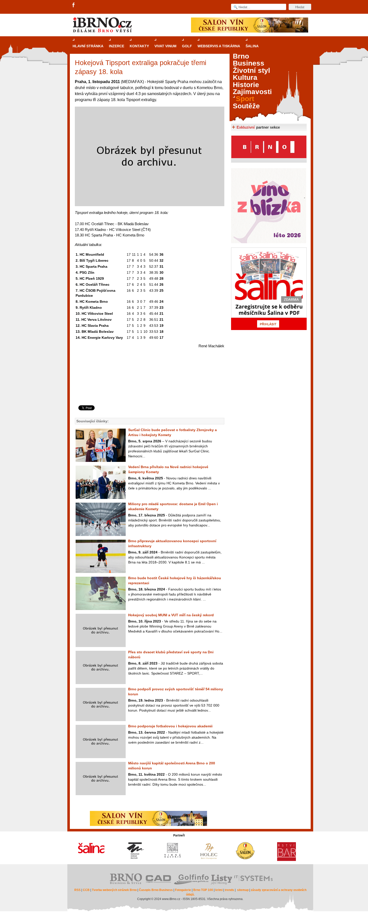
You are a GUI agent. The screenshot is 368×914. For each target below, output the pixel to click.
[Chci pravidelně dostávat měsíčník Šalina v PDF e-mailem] (269, 288)
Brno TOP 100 (203, 890)
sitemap (243, 890)
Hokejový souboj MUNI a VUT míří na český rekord (171, 615)
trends (229, 890)
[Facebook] (74, 5)
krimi (219, 890)
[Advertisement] (149, 385)
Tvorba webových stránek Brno (114, 890)
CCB (86, 890)
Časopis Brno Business (156, 890)
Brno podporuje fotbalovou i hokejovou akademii (170, 726)
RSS (77, 890)
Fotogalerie (183, 890)
